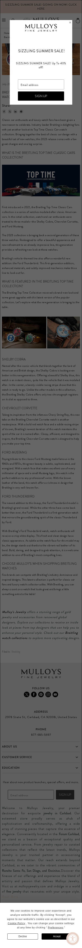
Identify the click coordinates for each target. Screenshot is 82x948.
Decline (23, 936)
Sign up (41, 96)
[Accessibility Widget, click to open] (72, 938)
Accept (57, 936)
